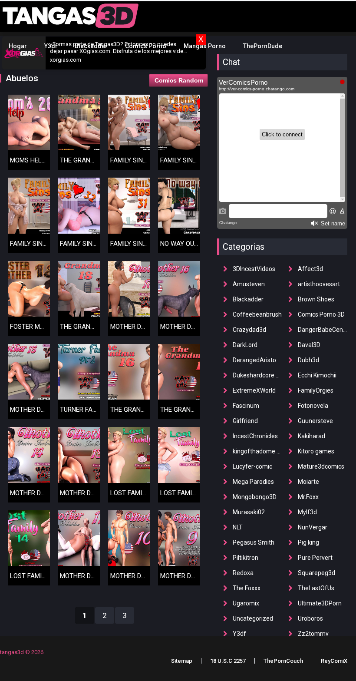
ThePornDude (262, 46)
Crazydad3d (249, 329)
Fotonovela (313, 405)
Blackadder (91, 46)
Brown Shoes (316, 299)
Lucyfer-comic (252, 466)
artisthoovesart (319, 284)
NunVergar (312, 527)
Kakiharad (311, 436)
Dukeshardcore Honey (263, 375)
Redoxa (243, 572)
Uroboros (310, 618)
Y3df (50, 46)
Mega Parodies (253, 481)
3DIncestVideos (254, 268)
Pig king (308, 542)
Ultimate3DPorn (320, 603)
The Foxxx (246, 588)
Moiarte (308, 481)
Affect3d (310, 268)
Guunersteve (315, 420)
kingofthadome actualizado (271, 451)
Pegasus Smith (253, 542)
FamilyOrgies (315, 390)
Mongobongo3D (255, 496)
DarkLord (245, 344)
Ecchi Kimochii (317, 375)
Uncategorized (253, 618)
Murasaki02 (249, 512)
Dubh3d (308, 360)
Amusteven (249, 284)
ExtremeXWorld (254, 390)
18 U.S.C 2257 (228, 661)
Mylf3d (307, 512)
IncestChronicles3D (259, 436)
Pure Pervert (315, 557)
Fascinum (246, 405)
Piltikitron (245, 557)
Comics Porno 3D (321, 314)
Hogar (18, 46)
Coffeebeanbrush (257, 314)
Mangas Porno (205, 46)
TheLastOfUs (316, 588)
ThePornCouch (283, 661)
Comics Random (179, 80)
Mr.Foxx (308, 496)
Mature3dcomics (321, 466)
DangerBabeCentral (325, 329)
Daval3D (309, 344)
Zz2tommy (313, 633)
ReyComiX (334, 661)
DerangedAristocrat (260, 360)
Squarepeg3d (316, 572)
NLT (238, 527)
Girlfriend (245, 420)
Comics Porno (145, 46)
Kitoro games (316, 451)
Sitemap (181, 661)
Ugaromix (246, 603)
